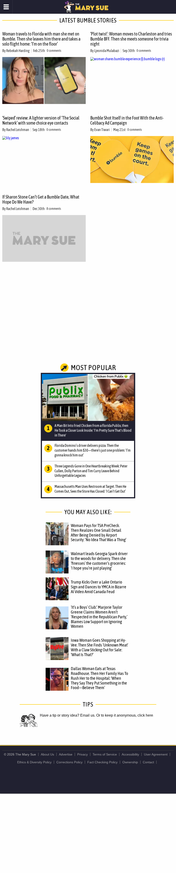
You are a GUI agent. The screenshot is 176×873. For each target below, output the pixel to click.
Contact (148, 762)
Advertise (65, 754)
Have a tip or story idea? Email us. (67, 715)
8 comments (54, 208)
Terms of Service (105, 754)
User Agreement (156, 754)
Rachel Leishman (17, 130)
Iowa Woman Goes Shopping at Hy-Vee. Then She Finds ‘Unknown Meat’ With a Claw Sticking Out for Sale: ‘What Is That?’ (99, 647)
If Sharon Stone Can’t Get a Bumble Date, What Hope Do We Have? (40, 199)
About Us (47, 754)
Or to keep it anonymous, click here (124, 715)
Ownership (130, 762)
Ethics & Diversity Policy (34, 762)
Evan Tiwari (102, 130)
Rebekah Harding (18, 51)
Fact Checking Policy (102, 762)
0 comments (54, 50)
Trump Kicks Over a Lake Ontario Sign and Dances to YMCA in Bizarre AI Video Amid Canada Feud (98, 586)
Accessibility (130, 754)
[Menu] (6, 7)
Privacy (82, 754)
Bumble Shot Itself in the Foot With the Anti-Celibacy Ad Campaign (127, 120)
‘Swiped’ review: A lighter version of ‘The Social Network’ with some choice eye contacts (40, 120)
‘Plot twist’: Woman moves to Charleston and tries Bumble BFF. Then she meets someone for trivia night (131, 38)
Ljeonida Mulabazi (106, 51)
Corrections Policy (69, 762)
